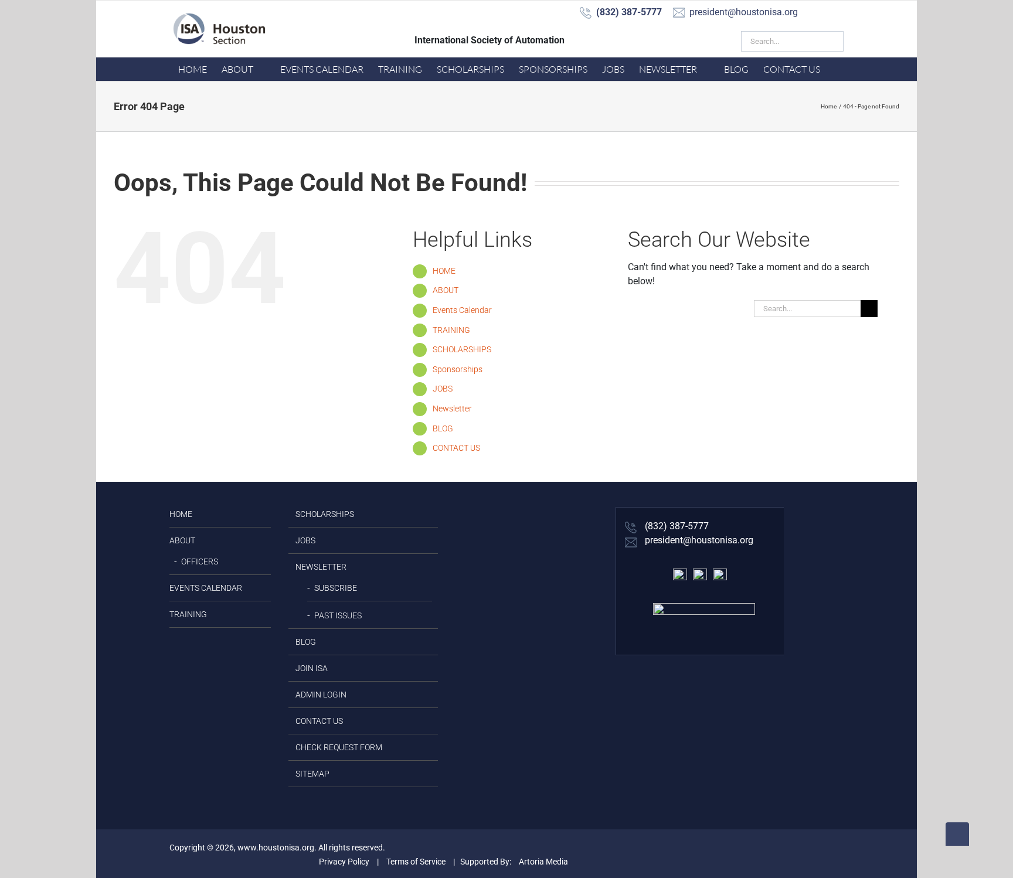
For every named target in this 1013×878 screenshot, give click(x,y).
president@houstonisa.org (698, 540)
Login (693, 40)
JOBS (443, 388)
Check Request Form (338, 747)
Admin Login (320, 694)
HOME (444, 270)
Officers (199, 561)
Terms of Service (416, 861)
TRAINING (451, 330)
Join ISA (640, 40)
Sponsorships (457, 369)
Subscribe (335, 588)
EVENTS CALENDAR (205, 588)
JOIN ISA (311, 668)
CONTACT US (456, 447)
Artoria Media (543, 861)
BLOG (443, 428)
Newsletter (452, 408)
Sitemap (312, 773)
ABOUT (445, 290)
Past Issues (338, 615)
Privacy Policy (344, 861)
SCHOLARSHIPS (462, 349)
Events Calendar (462, 310)
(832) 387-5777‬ (676, 526)
